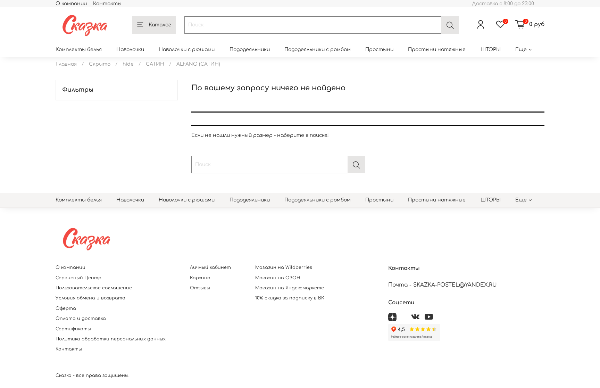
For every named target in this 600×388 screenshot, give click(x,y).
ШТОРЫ (491, 49)
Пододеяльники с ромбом (317, 49)
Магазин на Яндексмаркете (289, 288)
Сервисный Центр (78, 277)
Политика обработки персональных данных (111, 339)
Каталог (160, 24)
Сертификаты (73, 329)
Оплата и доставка (81, 318)
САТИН (155, 64)
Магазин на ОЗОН (277, 277)
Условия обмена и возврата (90, 298)
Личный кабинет (210, 267)
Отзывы (200, 288)
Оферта (66, 308)
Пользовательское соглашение (94, 288)
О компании (71, 3)
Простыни (379, 49)
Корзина (200, 277)
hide (128, 64)
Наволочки (130, 49)
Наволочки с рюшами (187, 49)
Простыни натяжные (437, 49)
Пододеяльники (250, 49)
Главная (66, 64)
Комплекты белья (79, 49)
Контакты (107, 3)
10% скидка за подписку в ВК (289, 298)
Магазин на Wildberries (283, 267)
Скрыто (99, 64)
